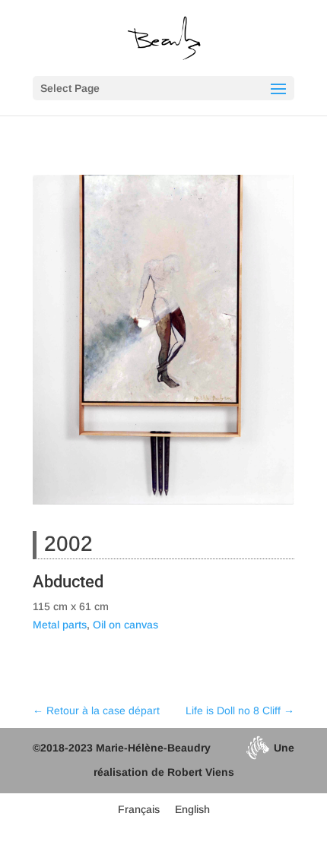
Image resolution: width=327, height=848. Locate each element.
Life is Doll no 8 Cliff (240, 710)
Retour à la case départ (96, 710)
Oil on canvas (125, 625)
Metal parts (60, 625)
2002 (68, 543)
